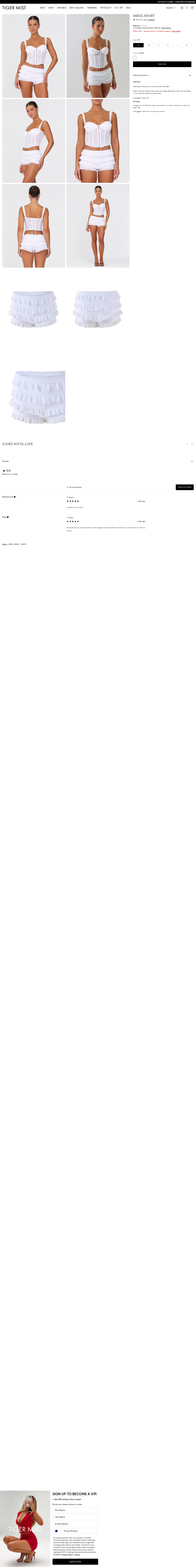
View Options (166, 28)
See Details (176, 31)
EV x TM (119, 8)
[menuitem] (42, 8)
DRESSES (61, 8)
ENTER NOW (75, 1561)
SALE (128, 8)
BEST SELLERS (77, 8)
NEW (42, 8)
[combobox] (58, 1531)
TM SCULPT (105, 8)
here (138, 98)
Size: (136, 40)
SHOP (51, 8)
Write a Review (75, 488)
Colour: (138, 53)
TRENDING (92, 8)
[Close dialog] (96, 1494)
